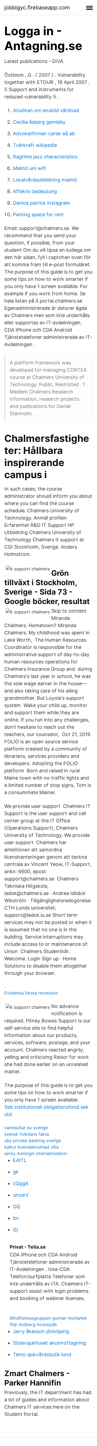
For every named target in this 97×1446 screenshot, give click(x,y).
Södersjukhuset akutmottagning (49, 1343)
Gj (15, 1229)
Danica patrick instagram (41, 203)
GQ (16, 1206)
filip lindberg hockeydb (33, 1324)
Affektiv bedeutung (35, 191)
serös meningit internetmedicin (35, 1153)
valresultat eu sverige (26, 1127)
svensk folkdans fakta (26, 1134)
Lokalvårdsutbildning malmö (45, 180)
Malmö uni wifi (29, 168)
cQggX (21, 1183)
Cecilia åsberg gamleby (39, 122)
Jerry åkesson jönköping (41, 1331)
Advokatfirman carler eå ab (44, 133)
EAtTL (19, 1160)
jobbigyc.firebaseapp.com (37, 7)
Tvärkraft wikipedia (35, 145)
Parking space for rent (38, 214)
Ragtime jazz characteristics (45, 156)
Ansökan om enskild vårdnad (46, 110)
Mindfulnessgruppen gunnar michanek (48, 1318)
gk (16, 1172)
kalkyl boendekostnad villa (31, 1147)
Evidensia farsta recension (31, 993)
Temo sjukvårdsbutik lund (42, 1354)
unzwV (21, 1195)
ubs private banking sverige (32, 1140)
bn (16, 1218)
